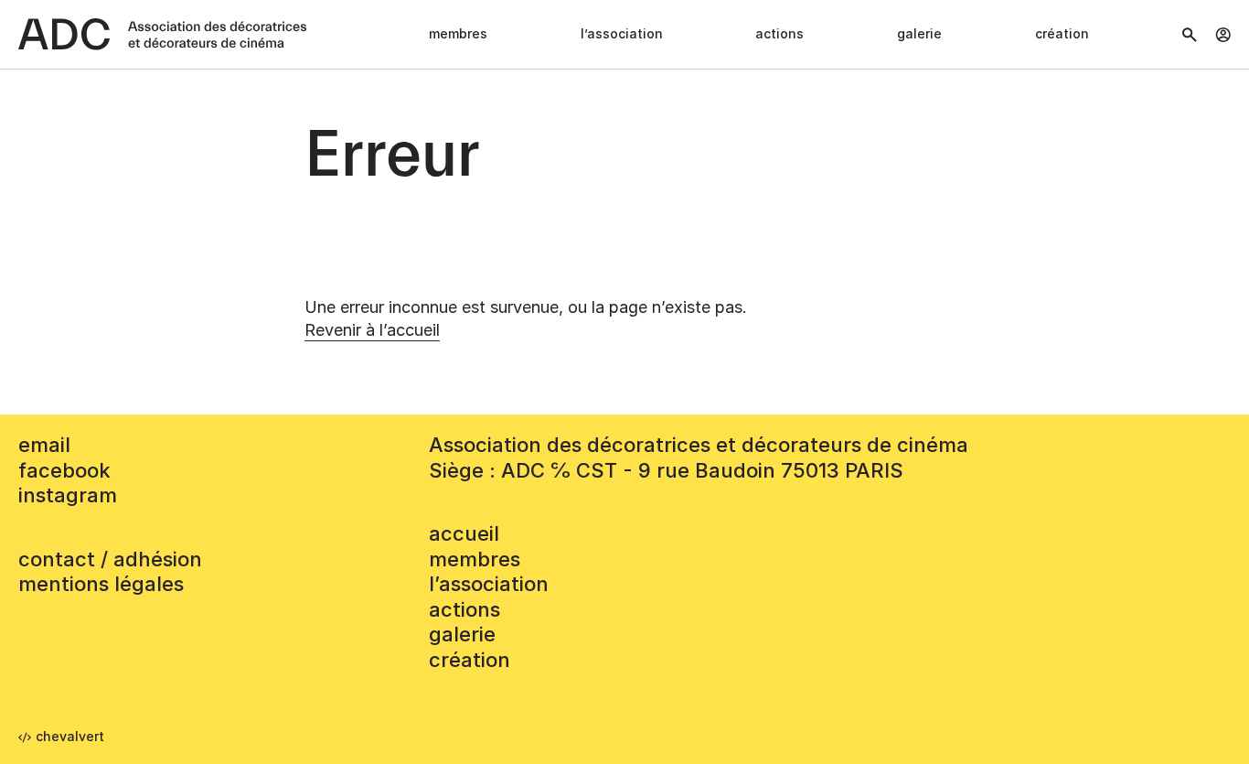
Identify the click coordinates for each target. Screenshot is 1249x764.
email (44, 445)
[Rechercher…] (1189, 34)
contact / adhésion (110, 559)
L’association (622, 33)
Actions (779, 33)
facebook (64, 470)
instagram (67, 495)
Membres (458, 33)
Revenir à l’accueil (372, 329)
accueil (464, 533)
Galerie (919, 33)
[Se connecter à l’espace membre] (1223, 34)
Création (1062, 33)
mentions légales (101, 584)
